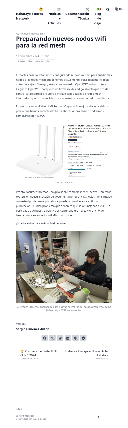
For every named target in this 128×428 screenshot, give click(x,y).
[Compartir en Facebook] (45, 338)
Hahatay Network (22, 16)
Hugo (35, 418)
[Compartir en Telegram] (83, 338)
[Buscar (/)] (108, 9)
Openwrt (40, 61)
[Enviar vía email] (75, 338)
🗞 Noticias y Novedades (30, 33)
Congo (43, 418)
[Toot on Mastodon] (60, 338)
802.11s (50, 61)
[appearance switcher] (99, 417)
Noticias (21, 61)
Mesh (30, 61)
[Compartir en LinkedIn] (68, 338)
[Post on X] (52, 338)
